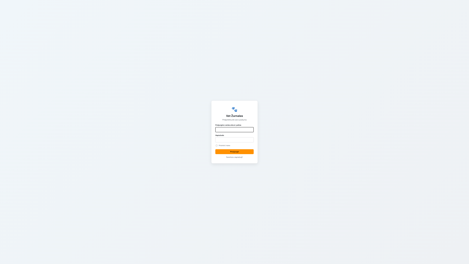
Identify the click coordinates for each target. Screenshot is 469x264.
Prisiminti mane (224, 145)
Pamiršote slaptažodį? (234, 157)
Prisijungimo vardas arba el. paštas (228, 125)
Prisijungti (234, 152)
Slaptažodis (219, 135)
